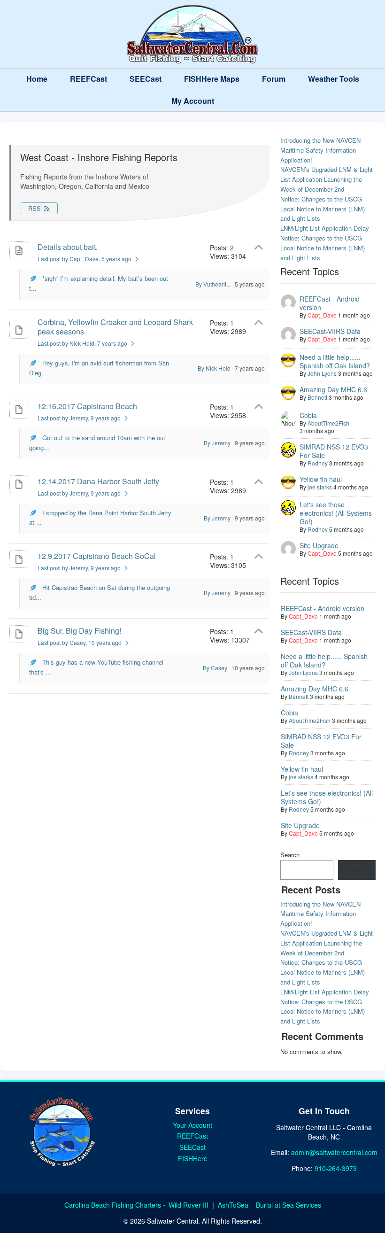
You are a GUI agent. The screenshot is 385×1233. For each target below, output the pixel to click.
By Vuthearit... (213, 284)
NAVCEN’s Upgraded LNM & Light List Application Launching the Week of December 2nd (326, 179)
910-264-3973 (336, 1168)
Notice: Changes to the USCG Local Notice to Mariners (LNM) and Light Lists (322, 208)
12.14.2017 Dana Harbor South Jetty (98, 481)
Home (36, 78)
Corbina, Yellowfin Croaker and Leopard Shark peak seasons (115, 327)
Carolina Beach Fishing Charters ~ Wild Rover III (137, 1205)
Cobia (308, 415)
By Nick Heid (214, 368)
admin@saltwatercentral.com (334, 1152)
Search (290, 854)
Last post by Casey (80, 642)
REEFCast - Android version (330, 303)
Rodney (318, 463)
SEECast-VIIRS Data (330, 331)
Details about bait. (68, 246)
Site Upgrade (319, 545)
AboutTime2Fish (328, 423)
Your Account (192, 1125)
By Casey (215, 668)
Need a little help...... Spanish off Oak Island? (335, 361)
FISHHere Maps (211, 78)
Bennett (317, 397)
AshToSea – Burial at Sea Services (269, 1205)
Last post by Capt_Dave (84, 259)
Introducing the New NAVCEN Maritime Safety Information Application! (320, 150)
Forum (273, 78)
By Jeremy (217, 443)
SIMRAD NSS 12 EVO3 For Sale (334, 451)
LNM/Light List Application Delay (324, 228)
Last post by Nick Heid (82, 343)
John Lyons (322, 373)
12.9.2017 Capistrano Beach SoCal (97, 556)
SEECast (146, 78)
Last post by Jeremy (79, 418)
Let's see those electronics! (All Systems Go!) (336, 513)
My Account (192, 100)
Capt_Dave (322, 315)
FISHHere (193, 1158)
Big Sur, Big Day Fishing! (79, 630)
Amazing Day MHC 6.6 (333, 389)
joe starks (320, 487)
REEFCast (88, 78)
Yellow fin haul (321, 479)
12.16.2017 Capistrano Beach (87, 406)
